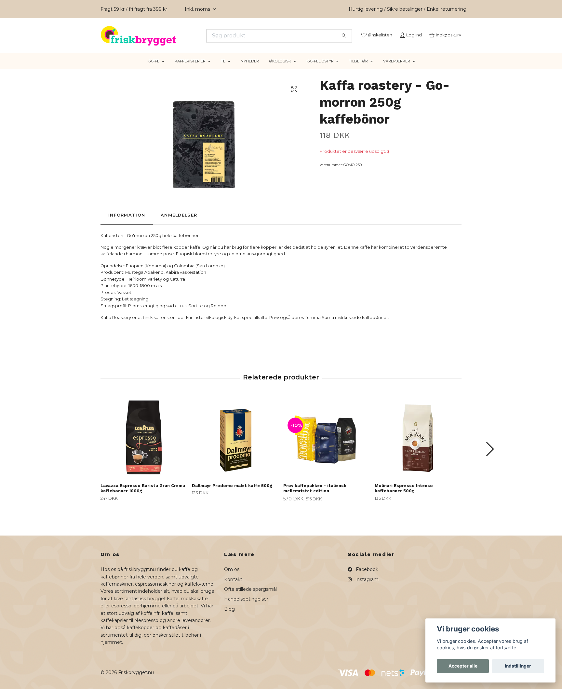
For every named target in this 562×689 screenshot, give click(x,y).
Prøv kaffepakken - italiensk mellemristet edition (314, 496)
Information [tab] (126, 223)
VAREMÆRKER (396, 69)
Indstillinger (518, 666)
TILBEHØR (358, 69)
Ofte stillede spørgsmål (250, 597)
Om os (231, 577)
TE (223, 69)
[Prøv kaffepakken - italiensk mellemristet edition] (326, 445)
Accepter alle (462, 666)
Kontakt (233, 587)
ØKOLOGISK (280, 69)
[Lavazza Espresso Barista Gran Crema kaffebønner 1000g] (143, 445)
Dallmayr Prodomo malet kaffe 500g (232, 493)
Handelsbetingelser (246, 607)
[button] (489, 457)
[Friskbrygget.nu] (191, 36)
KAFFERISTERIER (190, 69)
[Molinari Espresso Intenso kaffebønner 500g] (418, 445)
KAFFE (153, 69)
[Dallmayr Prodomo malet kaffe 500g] (235, 445)
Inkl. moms (198, 9)
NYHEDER (250, 69)
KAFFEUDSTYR (320, 69)
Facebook (366, 577)
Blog (229, 617)
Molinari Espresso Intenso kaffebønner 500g (404, 496)
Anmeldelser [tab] (179, 223)
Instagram (366, 587)
